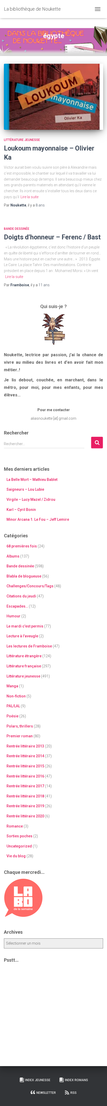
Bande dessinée (16, 229)
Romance (14, 826)
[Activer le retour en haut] (96, 1095)
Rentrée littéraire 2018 (25, 796)
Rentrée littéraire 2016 (25, 776)
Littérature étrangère (24, 656)
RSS (73, 1093)
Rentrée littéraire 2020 (25, 816)
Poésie (12, 716)
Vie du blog (16, 856)
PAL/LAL (13, 706)
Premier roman (19, 736)
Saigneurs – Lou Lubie (25, 489)
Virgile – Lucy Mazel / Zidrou (30, 499)
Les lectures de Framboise (29, 646)
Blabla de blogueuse (23, 576)
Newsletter (46, 1093)
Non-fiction (16, 696)
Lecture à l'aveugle (22, 636)
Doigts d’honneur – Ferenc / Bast (52, 237)
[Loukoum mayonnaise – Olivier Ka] (53, 97)
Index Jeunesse (37, 1080)
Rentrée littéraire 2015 (25, 766)
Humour (13, 616)
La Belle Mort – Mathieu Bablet (31, 479)
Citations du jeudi (21, 596)
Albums (12, 556)
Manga (12, 686)
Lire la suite (29, 197)
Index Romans (76, 1080)
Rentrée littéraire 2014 (25, 756)
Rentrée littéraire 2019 (25, 806)
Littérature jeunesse (22, 140)
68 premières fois (21, 546)
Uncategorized (19, 846)
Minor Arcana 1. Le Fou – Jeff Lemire (37, 519)
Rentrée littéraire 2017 (25, 786)
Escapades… (17, 606)
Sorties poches (19, 836)
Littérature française (23, 666)
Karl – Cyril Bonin (21, 510)
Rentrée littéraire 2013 (25, 746)
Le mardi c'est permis (24, 626)
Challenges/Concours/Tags (30, 586)
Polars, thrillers (19, 726)
